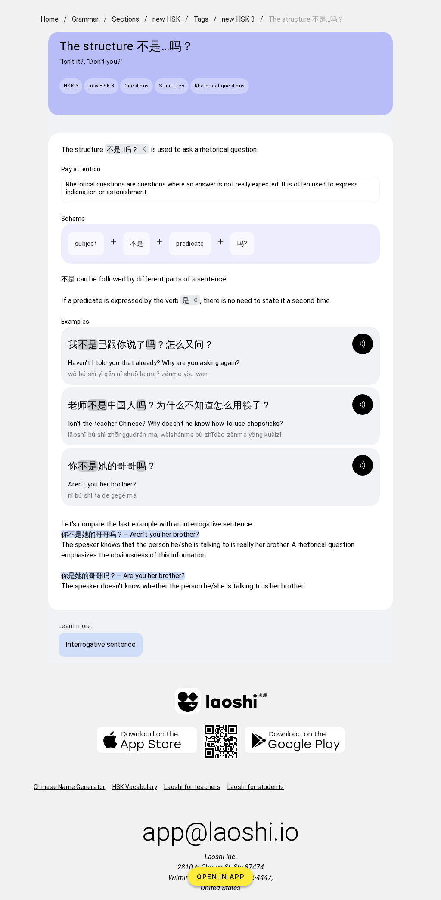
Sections (125, 19)
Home (49, 19)
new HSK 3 (238, 19)
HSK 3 (71, 86)
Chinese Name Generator (70, 786)
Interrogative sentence (100, 644)
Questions (136, 86)
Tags (200, 19)
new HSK (166, 19)
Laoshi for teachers (192, 786)
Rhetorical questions (220, 86)
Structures (171, 86)
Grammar (85, 19)
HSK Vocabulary (135, 786)
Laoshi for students (255, 786)
